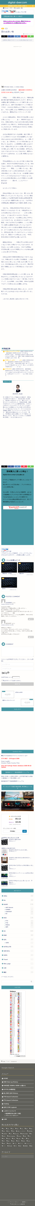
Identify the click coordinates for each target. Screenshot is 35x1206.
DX (2, 28)
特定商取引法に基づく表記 (13, 1113)
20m (27, 1128)
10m (8, 1128)
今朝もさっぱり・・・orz (13, 360)
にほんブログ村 (21, 12)
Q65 (19, 927)
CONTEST (19, 911)
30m (31, 1128)
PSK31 (19, 925)
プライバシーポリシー (12, 1115)
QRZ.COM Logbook (10, 1107)
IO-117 (9, 1138)
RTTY (18, 1141)
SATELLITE (18, 946)
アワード (21, 1143)
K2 (19, 913)
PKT (4, 1141)
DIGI (18, 917)
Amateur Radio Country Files (10, 763)
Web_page (18, 963)
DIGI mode (16, 1133)
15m (17, 1128)
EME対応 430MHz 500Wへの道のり (15, 1085)
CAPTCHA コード (6, 677)
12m (13, 1128)
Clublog (6, 1103)
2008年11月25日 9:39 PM (7, 625)
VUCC (29, 1141)
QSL (18, 939)
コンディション (29, 1143)
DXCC (4, 1136)
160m (18, 896)
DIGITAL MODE (25, 1133)
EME (18, 935)
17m (22, 1128)
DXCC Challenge (11, 1136)
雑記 (18, 972)
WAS (4, 1143)
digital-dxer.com (17, 2)
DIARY (18, 904)
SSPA (18, 955)
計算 (24, 831)
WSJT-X (9, 1143)
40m (4, 1131)
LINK (5, 1119)
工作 (18, 968)
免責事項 (24, 1201)
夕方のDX (8, 369)
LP (23, 1138)
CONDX (19, 909)
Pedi (28, 1138)
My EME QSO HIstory (11, 1093)
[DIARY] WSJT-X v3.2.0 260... (18, 850)
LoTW (19, 1138)
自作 (20, 1145)
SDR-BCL (18, 951)
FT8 (19, 923)
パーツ (4, 1145)
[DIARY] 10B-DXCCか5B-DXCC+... (20, 857)
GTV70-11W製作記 (9, 1089)
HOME (6, 1078)
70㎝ (9, 1131)
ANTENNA (30, 1131)
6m (18, 900)
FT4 (19, 920)
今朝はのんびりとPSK (12, 351)
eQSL (19, 942)
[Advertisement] (17, 65)
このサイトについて (10, 1111)
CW (10, 1133)
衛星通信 (26, 1145)
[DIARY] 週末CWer (15, 839)
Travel (18, 959)
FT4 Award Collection (11, 1100)
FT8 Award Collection (11, 1096)
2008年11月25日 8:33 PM (7, 604)
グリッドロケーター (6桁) (9, 828)
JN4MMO (9, 602)
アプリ (15, 1143)
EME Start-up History (11, 1082)
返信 (31, 619)
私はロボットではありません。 (12, 680)
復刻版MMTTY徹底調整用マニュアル (12, 781)
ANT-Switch (19, 907)
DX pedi (19, 1136)
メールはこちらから (7, 976)
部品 (31, 1145)
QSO (13, 1141)
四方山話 (10, 1145)
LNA (14, 1138)
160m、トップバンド (21, 1131)
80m (13, 1131)
